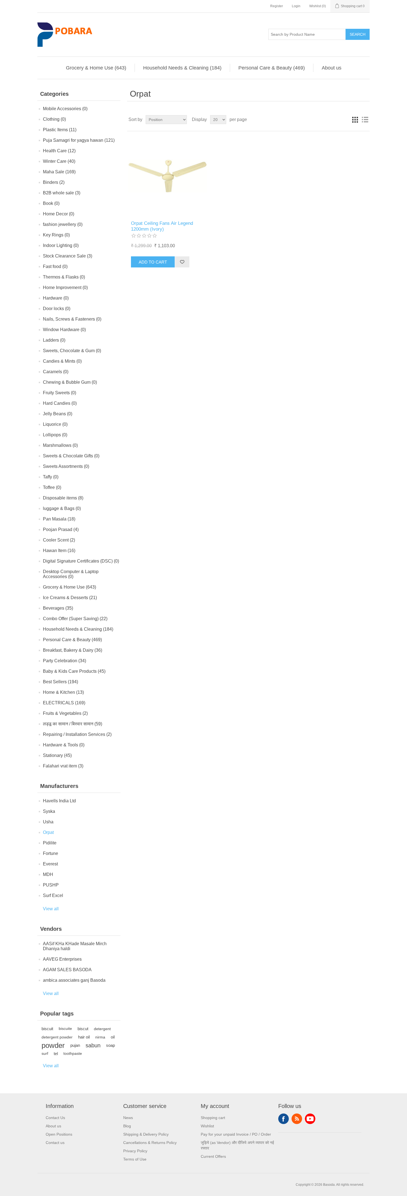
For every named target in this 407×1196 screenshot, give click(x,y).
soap (110, 1045)
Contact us (55, 1142)
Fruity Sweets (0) (59, 392)
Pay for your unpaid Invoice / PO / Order (236, 1134)
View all (51, 908)
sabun (93, 1045)
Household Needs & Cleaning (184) (182, 68)
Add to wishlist (182, 261)
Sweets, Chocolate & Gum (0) (72, 350)
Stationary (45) (57, 755)
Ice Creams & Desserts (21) (70, 597)
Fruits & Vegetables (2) (65, 713)
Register (276, 6)
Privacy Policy (135, 1151)
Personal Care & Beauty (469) (271, 68)
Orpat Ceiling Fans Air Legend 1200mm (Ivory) (162, 226)
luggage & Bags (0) (62, 508)
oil (113, 1037)
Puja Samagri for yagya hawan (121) (79, 140)
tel (56, 1053)
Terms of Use (134, 1159)
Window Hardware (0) (64, 329)
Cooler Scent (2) (59, 540)
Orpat (48, 832)
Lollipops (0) (55, 434)
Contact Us (55, 1117)
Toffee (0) (52, 487)
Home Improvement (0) (65, 287)
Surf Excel (53, 895)
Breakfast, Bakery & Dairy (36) (72, 650)
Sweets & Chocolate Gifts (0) (71, 455)
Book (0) (51, 203)
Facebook (283, 1118)
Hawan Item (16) (59, 550)
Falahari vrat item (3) (63, 766)
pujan (75, 1045)
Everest (50, 864)
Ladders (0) (54, 340)
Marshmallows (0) (60, 445)
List (365, 119)
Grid (355, 119)
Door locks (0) (56, 308)
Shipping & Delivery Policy (146, 1134)
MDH (48, 874)
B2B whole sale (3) (61, 192)
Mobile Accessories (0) (65, 108)
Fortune (50, 853)
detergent (102, 1029)
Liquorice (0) (55, 424)
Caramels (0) (55, 371)
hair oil (84, 1037)
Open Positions (59, 1134)
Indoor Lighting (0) (61, 245)
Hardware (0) (56, 298)
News (128, 1117)
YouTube (310, 1118)
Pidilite (49, 843)
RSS (297, 1118)
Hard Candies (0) (60, 403)
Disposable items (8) (63, 498)
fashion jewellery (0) (63, 224)
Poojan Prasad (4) (61, 529)
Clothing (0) (54, 119)
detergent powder (57, 1037)
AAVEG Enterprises (62, 959)
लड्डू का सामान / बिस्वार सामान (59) (72, 723)
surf (45, 1053)
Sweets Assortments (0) (66, 466)
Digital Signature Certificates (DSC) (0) (81, 561)
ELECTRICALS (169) (64, 702)
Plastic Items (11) (59, 129)
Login (296, 6)
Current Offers (213, 1156)
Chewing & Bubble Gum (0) (70, 382)
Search (357, 34)
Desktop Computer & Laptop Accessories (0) (71, 574)
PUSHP (51, 885)
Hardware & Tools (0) (63, 745)
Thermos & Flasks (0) (64, 277)
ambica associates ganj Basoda (74, 980)
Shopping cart (213, 1117)
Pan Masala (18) (59, 519)
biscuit (47, 1028)
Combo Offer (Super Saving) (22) (75, 618)
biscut (83, 1028)
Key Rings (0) (56, 235)
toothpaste (72, 1053)
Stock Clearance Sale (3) (67, 256)
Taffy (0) (50, 477)
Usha (48, 821)
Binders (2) (54, 182)
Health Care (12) (59, 150)
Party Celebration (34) (64, 660)
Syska (49, 811)
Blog (127, 1126)
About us (331, 68)
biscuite (65, 1029)
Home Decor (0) (58, 214)
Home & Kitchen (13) (63, 692)
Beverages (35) (58, 608)
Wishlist (207, 1126)
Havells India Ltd (59, 800)
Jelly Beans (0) (57, 413)
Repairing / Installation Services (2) (77, 734)
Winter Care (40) (59, 161)
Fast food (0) (55, 266)
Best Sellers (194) (60, 681)
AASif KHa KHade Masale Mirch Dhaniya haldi (75, 946)
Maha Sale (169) (59, 171)
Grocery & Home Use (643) (96, 68)
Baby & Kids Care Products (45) (74, 671)
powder (53, 1045)
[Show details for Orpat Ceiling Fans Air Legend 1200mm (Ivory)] (167, 176)
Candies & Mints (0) (62, 361)
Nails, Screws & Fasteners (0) (72, 319)
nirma (100, 1037)
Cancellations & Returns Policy (150, 1142)
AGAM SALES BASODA (67, 969)
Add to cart (153, 262)
